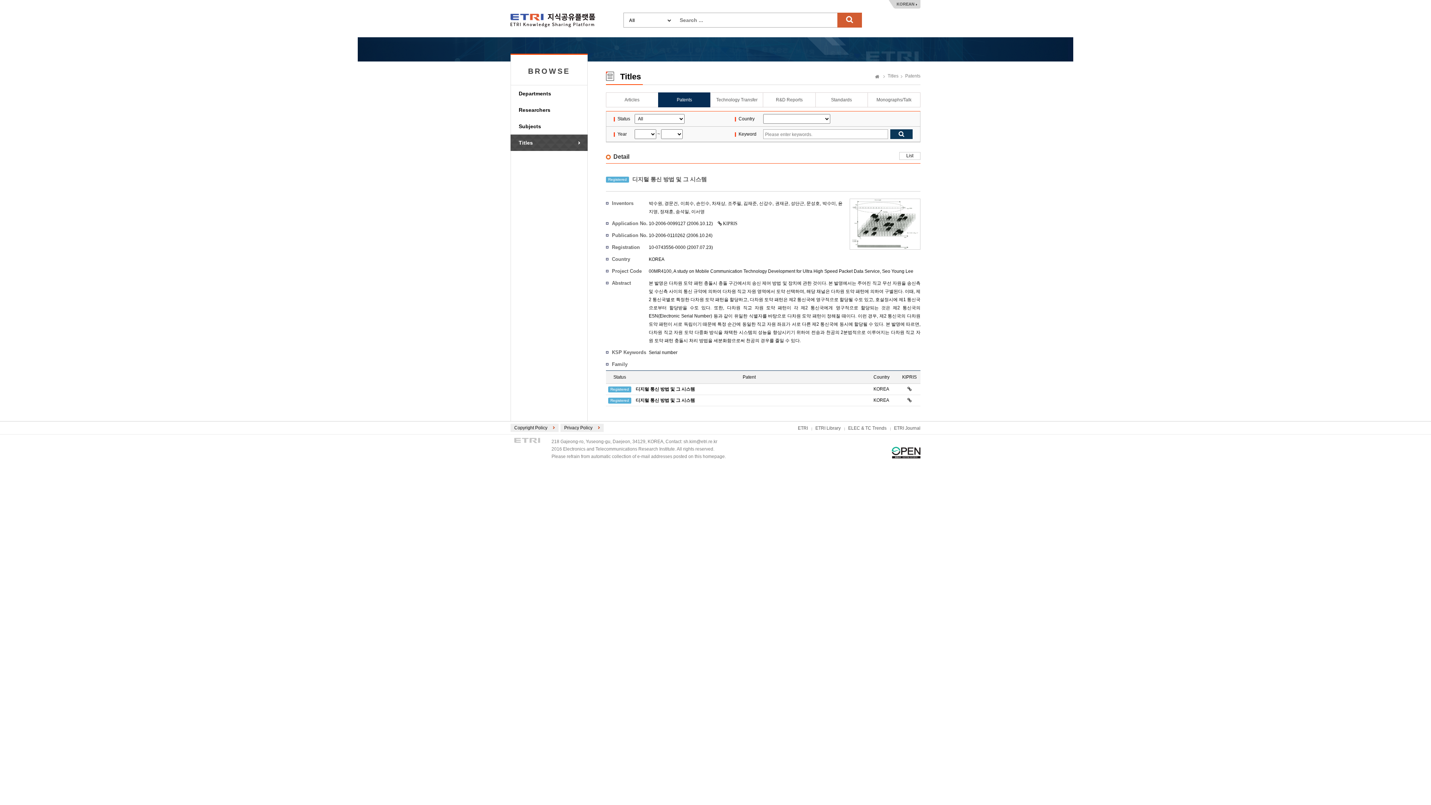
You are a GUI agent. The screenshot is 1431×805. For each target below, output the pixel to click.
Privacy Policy (578, 427)
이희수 (687, 203)
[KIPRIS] (909, 389)
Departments (535, 94)
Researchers (534, 110)
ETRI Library (828, 428)
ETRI (803, 428)
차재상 (718, 203)
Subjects (530, 126)
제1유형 (906, 452)
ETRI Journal (907, 428)
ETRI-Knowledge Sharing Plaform (553, 20)
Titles (526, 143)
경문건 (671, 203)
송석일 (682, 211)
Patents (912, 76)
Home (877, 77)
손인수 (703, 203)
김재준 (750, 203)
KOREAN (905, 4)
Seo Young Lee (897, 271)
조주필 (734, 203)
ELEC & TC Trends (867, 428)
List (909, 155)
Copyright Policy (530, 427)
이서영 (698, 211)
